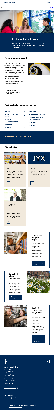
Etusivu (3, 7)
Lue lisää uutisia (44, 227)
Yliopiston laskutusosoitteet (10, 384)
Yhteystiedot (7, 378)
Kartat (12, 378)
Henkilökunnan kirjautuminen (15, 407)
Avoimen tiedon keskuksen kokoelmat (19, 136)
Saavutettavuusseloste (23, 405)
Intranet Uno (33, 405)
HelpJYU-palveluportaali (9, 380)
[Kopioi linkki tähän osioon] (28, 58)
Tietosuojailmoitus (13, 405)
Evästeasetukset (7, 391)
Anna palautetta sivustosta (10, 388)
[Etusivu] (8, 2)
